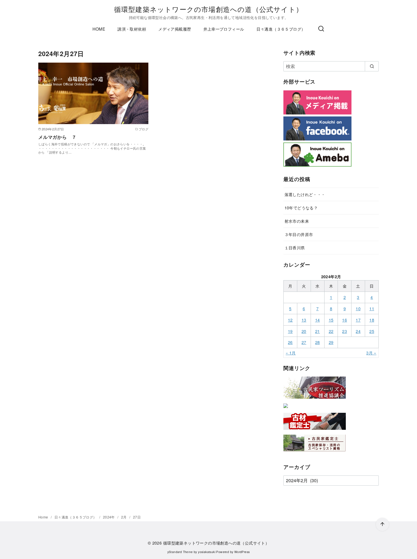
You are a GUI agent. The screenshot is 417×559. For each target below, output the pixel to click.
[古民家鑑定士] (314, 452)
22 (331, 331)
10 (358, 308)
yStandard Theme (180, 552)
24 (358, 331)
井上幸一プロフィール (223, 29)
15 (331, 320)
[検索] (321, 29)
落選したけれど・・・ (305, 194)
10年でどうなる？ (301, 208)
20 (304, 331)
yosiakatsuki (206, 552)
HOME (98, 29)
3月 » (371, 353)
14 (317, 320)
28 (317, 342)
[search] (372, 66)
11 (371, 308)
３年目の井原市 (299, 234)
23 (344, 331)
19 (290, 331)
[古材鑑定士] (314, 431)
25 (371, 331)
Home (43, 517)
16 (344, 320)
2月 (124, 517)
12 (290, 320)
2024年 (109, 517)
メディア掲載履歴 (174, 29)
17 (358, 320)
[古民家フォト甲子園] (285, 409)
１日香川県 (295, 247)
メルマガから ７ (57, 137)
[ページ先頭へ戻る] (382, 524)
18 (371, 320)
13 (304, 320)
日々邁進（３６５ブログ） (281, 29)
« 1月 (291, 353)
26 (290, 342)
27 (304, 342)
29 (331, 342)
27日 (137, 517)
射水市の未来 (297, 221)
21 (317, 331)
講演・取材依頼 (131, 29)
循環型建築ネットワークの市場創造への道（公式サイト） (208, 9)
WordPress (242, 552)
